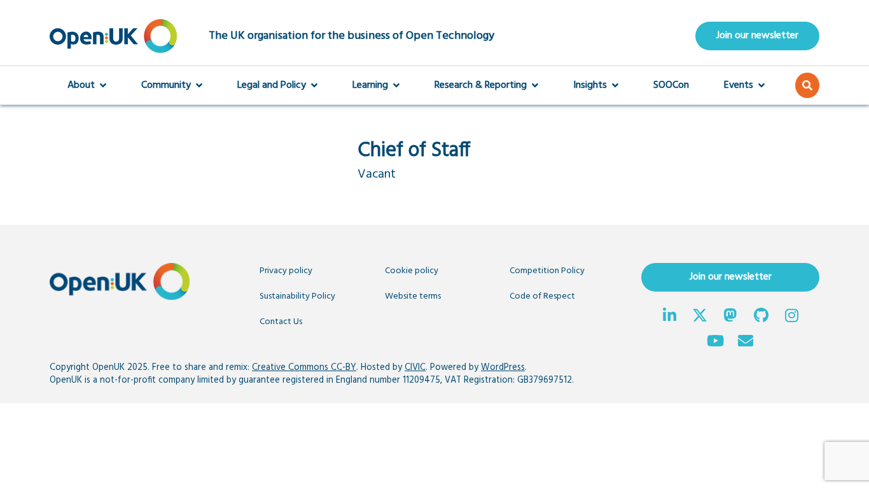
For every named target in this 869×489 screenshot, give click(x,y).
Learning (370, 85)
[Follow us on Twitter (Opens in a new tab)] (699, 317)
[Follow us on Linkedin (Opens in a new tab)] (669, 317)
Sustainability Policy (297, 296)
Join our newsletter (757, 35)
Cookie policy (411, 271)
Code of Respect (542, 296)
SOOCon (671, 85)
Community (166, 85)
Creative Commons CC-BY (304, 367)
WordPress (503, 367)
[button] (807, 85)
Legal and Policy (271, 85)
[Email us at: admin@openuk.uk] (745, 342)
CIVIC (415, 367)
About (81, 85)
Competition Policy (547, 271)
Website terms (413, 296)
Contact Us (281, 322)
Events (738, 85)
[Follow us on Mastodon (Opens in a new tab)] (730, 317)
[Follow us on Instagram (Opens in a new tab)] (791, 317)
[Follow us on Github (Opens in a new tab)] (760, 317)
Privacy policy (286, 271)
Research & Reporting (480, 85)
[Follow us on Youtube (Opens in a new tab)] (715, 342)
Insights (590, 85)
